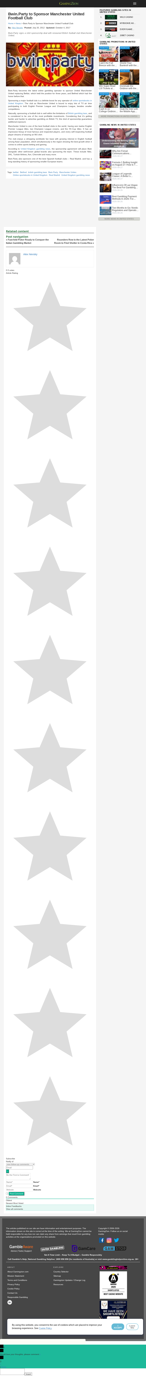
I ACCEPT (118, 1327)
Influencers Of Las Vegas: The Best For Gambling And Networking (125, 186)
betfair (16, 172)
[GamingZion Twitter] (116, 1240)
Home (11, 23)
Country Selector (61, 1272)
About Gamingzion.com (18, 1272)
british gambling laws (37, 172)
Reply (3, 1367)
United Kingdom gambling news (35, 149)
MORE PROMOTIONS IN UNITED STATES (119, 116)
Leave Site (132, 1327)
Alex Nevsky (17, 28)
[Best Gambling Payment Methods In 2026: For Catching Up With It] (105, 199)
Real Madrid (54, 175)
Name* (36, 1182)
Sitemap (57, 1276)
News (18, 23)
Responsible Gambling (17, 1297)
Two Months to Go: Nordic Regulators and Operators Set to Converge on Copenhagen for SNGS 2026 (125, 209)
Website (37, 1190)
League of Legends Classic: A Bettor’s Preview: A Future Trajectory (122, 175)
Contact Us (12, 1293)
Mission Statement (15, 1276)
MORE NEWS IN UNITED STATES (119, 219)
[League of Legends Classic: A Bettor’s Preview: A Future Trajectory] (105, 176)
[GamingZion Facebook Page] (101, 1240)
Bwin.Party (53, 172)
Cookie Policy (13, 1289)
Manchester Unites (67, 172)
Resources (58, 1284)
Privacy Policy (13, 1284)
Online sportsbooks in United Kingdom (30, 175)
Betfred (23, 172)
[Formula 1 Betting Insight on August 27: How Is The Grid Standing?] (105, 165)
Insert (28, 1374)
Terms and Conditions (17, 1280)
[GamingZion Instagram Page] (109, 1240)
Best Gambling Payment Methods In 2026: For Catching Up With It (124, 197)
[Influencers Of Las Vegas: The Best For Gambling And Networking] (105, 188)
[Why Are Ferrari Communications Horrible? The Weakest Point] (105, 154)
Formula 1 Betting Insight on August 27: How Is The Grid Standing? (125, 163)
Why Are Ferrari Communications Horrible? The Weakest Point (123, 152)
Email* (36, 1186)
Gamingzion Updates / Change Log (69, 1280)
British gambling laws (77, 113)
